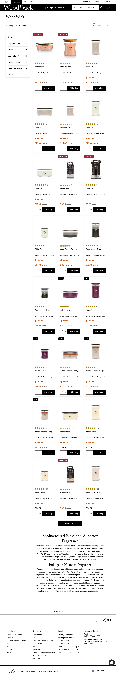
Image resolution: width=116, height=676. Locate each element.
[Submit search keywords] (101, 7)
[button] (107, 2)
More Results (70, 523)
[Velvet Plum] (70, 306)
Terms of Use (63, 641)
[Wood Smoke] (96, 62)
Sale (8, 644)
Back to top (57, 611)
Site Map (10, 652)
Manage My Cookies (66, 638)
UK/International (39, 655)
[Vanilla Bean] (70, 427)
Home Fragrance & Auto (16, 641)
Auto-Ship (12, 56)
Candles (61, 8)
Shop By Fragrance (49, 8)
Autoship (36, 649)
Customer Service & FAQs (43, 641)
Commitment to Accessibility (69, 652)
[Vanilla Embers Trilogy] (70, 366)
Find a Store (37, 644)
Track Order (37, 635)
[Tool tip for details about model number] (18, 56)
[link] (86, 2)
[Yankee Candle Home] (7, 1)
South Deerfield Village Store (44, 652)
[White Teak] (96, 123)
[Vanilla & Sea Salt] (96, 488)
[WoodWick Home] (16, 1)
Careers (10, 649)
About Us (10, 646)
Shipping (36, 658)
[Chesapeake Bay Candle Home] (28, 1)
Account (36, 638)
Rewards (36, 646)
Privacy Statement (65, 635)
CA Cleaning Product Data (68, 649)
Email (86, 634)
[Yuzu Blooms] (45, 62)
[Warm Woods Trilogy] (70, 245)
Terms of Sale (63, 644)
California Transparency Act (69, 646)
